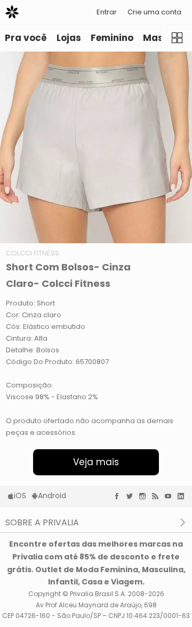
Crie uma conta (154, 12)
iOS (20, 495)
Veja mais (96, 462)
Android (52, 495)
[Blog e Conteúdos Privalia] (157, 496)
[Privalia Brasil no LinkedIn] (183, 496)
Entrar (107, 12)
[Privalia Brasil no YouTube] (170, 496)
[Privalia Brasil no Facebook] (119, 496)
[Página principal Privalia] (12, 12)
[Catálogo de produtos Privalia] (176, 37)
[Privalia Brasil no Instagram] (145, 496)
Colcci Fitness (32, 253)
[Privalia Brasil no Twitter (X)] (132, 496)
